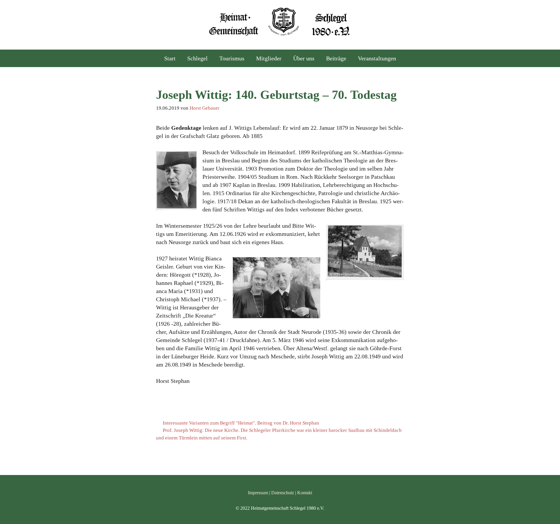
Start (170, 58)
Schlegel (197, 58)
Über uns (303, 58)
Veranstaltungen (377, 58)
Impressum (258, 492)
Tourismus (231, 58)
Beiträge (336, 58)
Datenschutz (282, 492)
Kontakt (304, 492)
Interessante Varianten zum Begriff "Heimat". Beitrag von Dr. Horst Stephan (241, 423)
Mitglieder (268, 58)
